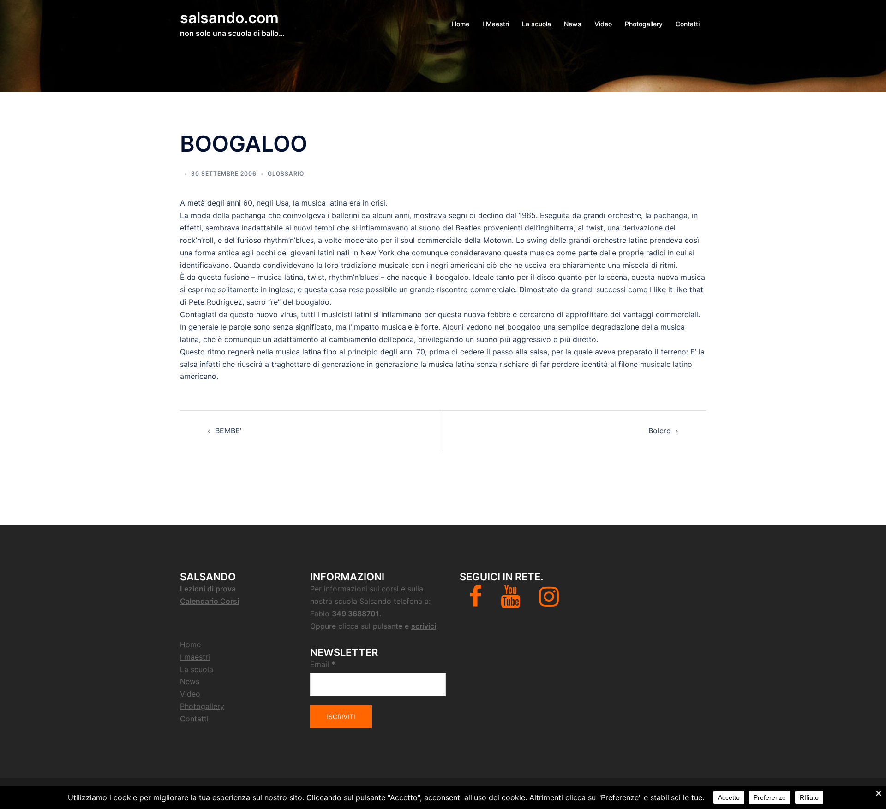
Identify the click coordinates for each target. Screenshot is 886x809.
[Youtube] (511, 602)
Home (460, 24)
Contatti (688, 24)
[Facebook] (475, 602)
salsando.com (229, 18)
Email (322, 664)
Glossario (286, 173)
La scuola (536, 24)
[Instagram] (549, 602)
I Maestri (495, 24)
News (572, 24)
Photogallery (644, 24)
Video (603, 24)
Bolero (659, 430)
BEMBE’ (228, 430)
